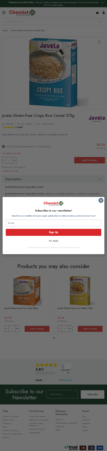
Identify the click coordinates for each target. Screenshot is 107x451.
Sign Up (53, 232)
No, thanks (53, 240)
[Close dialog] (101, 200)
